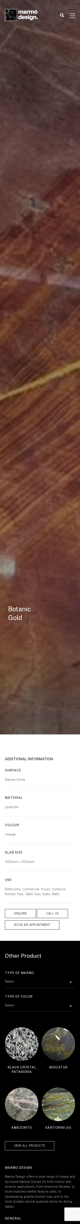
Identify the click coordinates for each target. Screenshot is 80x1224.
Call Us (52, 913)
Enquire (20, 913)
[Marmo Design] (21, 15)
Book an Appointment (32, 925)
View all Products (29, 1145)
